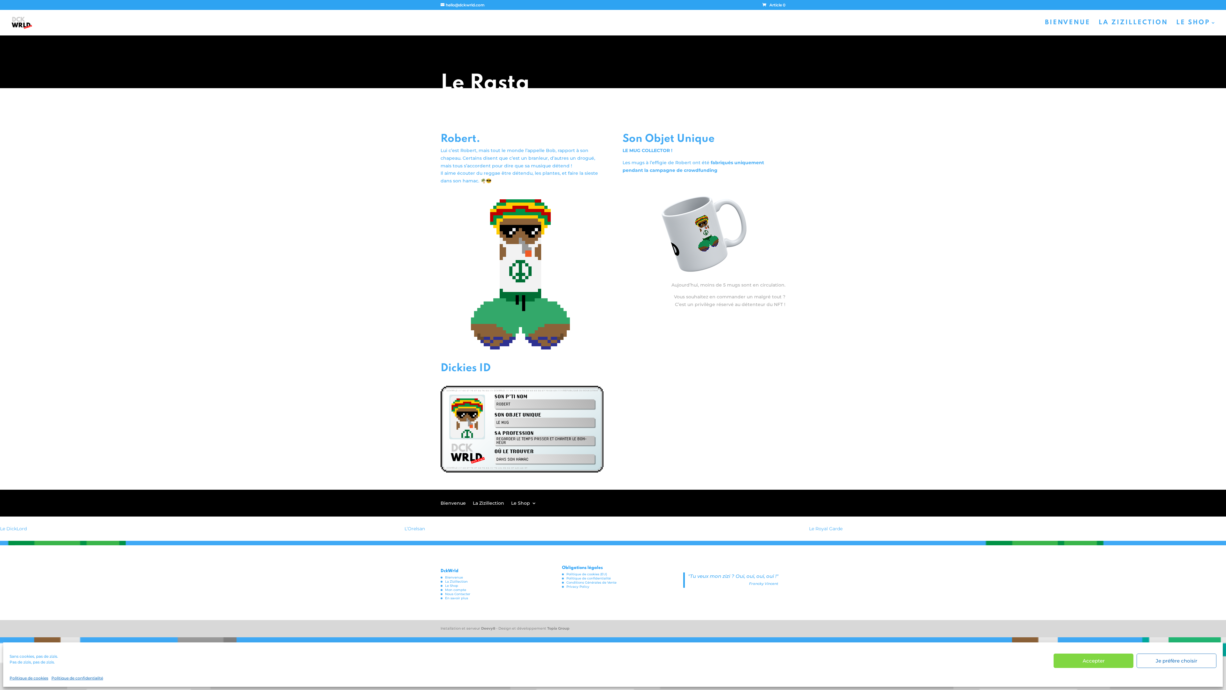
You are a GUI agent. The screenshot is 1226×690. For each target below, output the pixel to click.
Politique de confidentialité (77, 678)
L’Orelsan (415, 529)
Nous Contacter (457, 594)
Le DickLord (13, 529)
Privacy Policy (577, 587)
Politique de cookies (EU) (586, 574)
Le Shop (1193, 23)
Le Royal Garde (826, 529)
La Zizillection (1133, 23)
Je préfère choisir (1176, 661)
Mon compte (455, 590)
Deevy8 (488, 628)
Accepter (1094, 661)
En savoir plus (456, 598)
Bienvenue (1067, 23)
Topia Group (558, 628)
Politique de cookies (29, 678)
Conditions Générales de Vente (591, 582)
